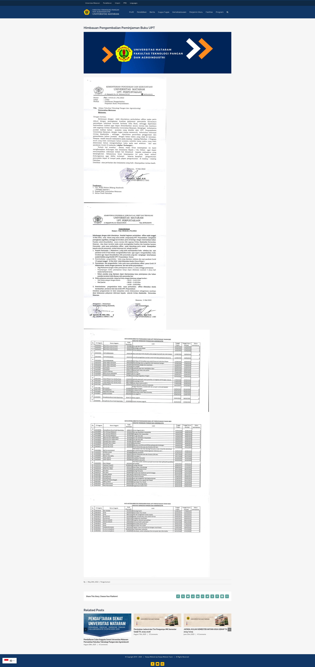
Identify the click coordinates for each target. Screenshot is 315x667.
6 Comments (103, 644)
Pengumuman (105, 582)
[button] (227, 12)
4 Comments (201, 634)
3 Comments (153, 634)
